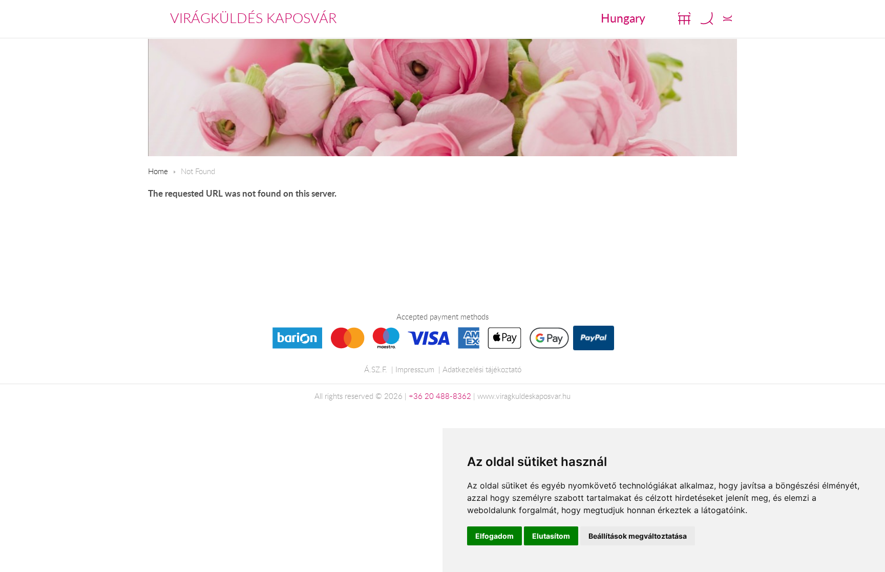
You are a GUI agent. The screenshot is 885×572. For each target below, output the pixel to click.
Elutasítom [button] (551, 536)
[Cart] (684, 18)
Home (158, 171)
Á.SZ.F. (375, 369)
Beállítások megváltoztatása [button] (637, 536)
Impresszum (414, 369)
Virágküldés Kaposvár (253, 18)
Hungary (623, 18)
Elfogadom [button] (494, 536)
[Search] (707, 18)
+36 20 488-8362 (440, 396)
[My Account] (727, 18)
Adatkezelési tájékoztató (481, 369)
